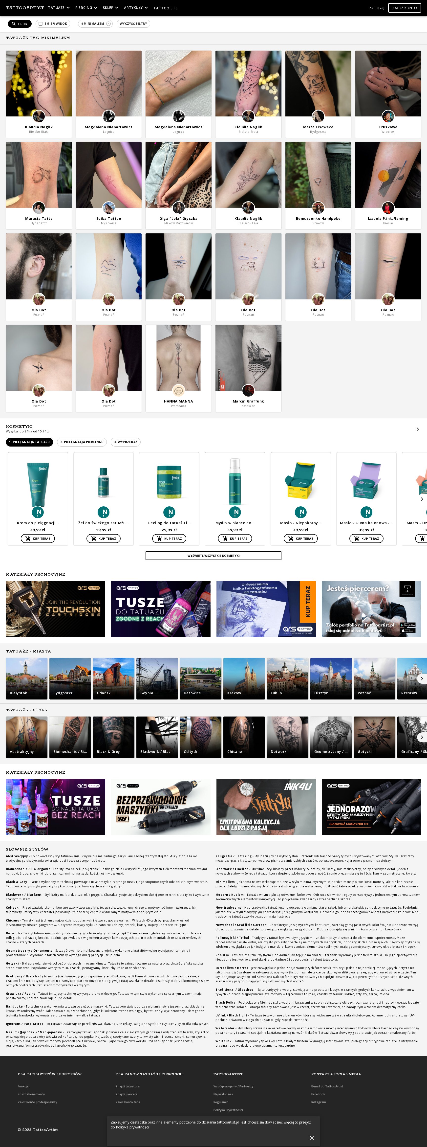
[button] (376, 8)
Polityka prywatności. (132, 1127)
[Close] (312, 1138)
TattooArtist (25, 8)
